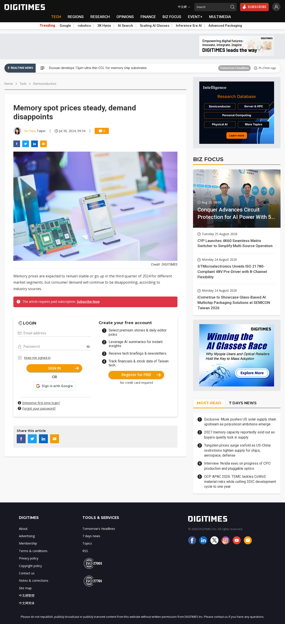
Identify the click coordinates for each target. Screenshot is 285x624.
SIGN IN (54, 368)
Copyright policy (30, 566)
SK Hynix (104, 26)
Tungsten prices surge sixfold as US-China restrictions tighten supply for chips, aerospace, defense (237, 450)
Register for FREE (136, 374)
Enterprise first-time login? (41, 403)
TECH (56, 16)
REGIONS (76, 16)
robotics (84, 26)
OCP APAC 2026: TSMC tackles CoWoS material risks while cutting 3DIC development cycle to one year (240, 481)
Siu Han (29, 131)
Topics (87, 543)
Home (8, 83)
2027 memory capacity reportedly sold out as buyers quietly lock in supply (239, 434)
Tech (23, 83)
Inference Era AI (189, 26)
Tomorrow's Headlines (234, 68)
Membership (28, 543)
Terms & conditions (33, 551)
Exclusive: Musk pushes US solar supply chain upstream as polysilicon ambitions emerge (240, 421)
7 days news (91, 536)
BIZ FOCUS (172, 16)
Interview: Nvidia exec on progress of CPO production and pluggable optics (237, 465)
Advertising (27, 536)
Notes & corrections (33, 580)
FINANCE (148, 16)
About (23, 528)
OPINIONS (125, 16)
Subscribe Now (88, 301)
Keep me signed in (37, 358)
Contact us (27, 573)
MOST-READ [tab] (209, 403)
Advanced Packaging (225, 26)
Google (65, 26)
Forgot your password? (39, 408)
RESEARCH (100, 16)
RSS (85, 551)
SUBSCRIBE (257, 7)
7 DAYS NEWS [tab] (242, 403)
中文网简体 (27, 603)
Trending (47, 26)
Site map (25, 588)
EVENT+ (195, 16)
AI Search (125, 26)
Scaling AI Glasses (154, 26)
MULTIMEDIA (220, 16)
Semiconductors (44, 83)
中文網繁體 (27, 595)
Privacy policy (28, 558)
